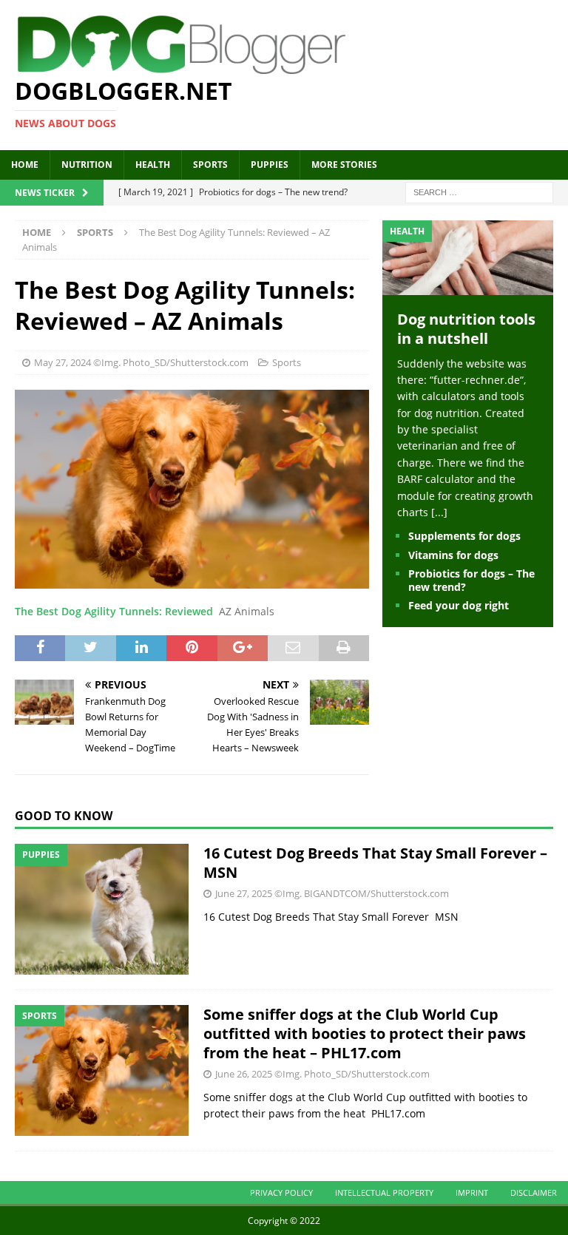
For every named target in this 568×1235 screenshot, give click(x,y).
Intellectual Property (384, 1192)
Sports (210, 164)
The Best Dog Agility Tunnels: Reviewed (114, 611)
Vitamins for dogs (453, 555)
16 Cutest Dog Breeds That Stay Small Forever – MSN (375, 862)
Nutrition (86, 164)
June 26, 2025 (243, 1073)
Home (24, 164)
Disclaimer (533, 1192)
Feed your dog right (458, 605)
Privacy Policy (281, 1192)
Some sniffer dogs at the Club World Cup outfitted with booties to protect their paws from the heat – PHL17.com (364, 1033)
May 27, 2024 (62, 362)
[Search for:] (479, 191)
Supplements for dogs (464, 536)
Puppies (269, 164)
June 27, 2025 (243, 893)
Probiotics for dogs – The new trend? (471, 580)
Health (152, 164)
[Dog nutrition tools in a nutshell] (467, 286)
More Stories (344, 164)
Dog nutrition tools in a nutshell (466, 328)
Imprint (472, 1192)
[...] (439, 512)
